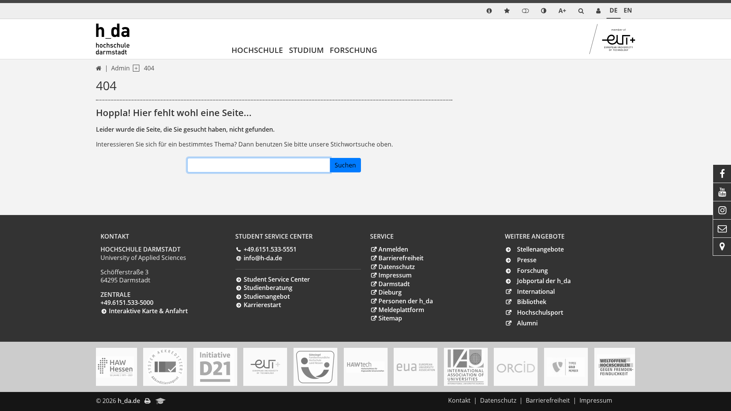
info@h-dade (263, 258)
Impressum (395, 275)
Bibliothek (531, 302)
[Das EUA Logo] (416, 366)
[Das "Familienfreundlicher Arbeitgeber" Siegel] (315, 367)
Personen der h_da (405, 301)
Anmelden (393, 249)
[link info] (489, 10)
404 (149, 68)
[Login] (525, 10)
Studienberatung (268, 288)
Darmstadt (394, 284)
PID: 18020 (186, 401)
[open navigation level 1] (134, 68)
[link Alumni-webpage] (160, 401)
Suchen (345, 165)
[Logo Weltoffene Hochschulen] (616, 367)
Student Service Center (277, 279)
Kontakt (459, 400)
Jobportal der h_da (544, 281)
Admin (120, 68)
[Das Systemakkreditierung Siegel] (165, 367)
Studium (306, 50)
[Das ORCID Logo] (516, 367)
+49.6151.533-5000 (127, 302)
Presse (526, 260)
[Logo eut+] (265, 366)
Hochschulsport (540, 312)
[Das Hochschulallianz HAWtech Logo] (365, 367)
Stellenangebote (540, 249)
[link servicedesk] (598, 10)
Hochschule (257, 50)
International (536, 291)
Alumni (527, 323)
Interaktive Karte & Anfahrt (148, 311)
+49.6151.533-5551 (270, 249)
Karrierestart (262, 305)
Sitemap (390, 318)
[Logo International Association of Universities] (466, 367)
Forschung (353, 50)
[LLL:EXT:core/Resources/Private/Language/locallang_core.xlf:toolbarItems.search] (581, 10)
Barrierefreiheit (400, 258)
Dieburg (390, 292)
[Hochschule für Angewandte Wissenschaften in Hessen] (115, 367)
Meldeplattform (401, 310)
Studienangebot (267, 296)
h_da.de (129, 401)
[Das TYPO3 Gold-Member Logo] (566, 367)
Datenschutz (396, 267)
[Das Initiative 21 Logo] (215, 367)
